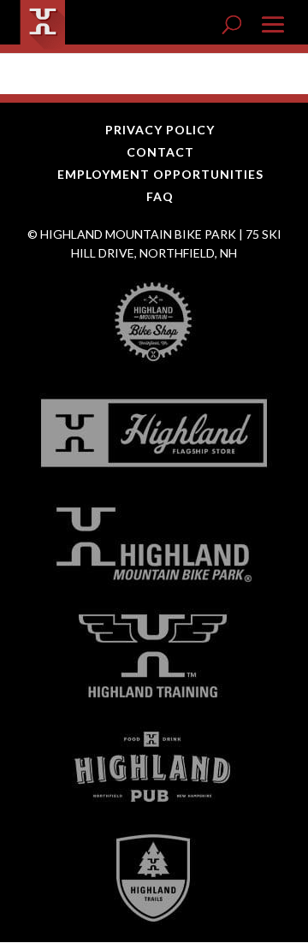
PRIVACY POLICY (160, 129)
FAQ (160, 196)
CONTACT (160, 152)
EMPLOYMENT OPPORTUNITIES (160, 174)
